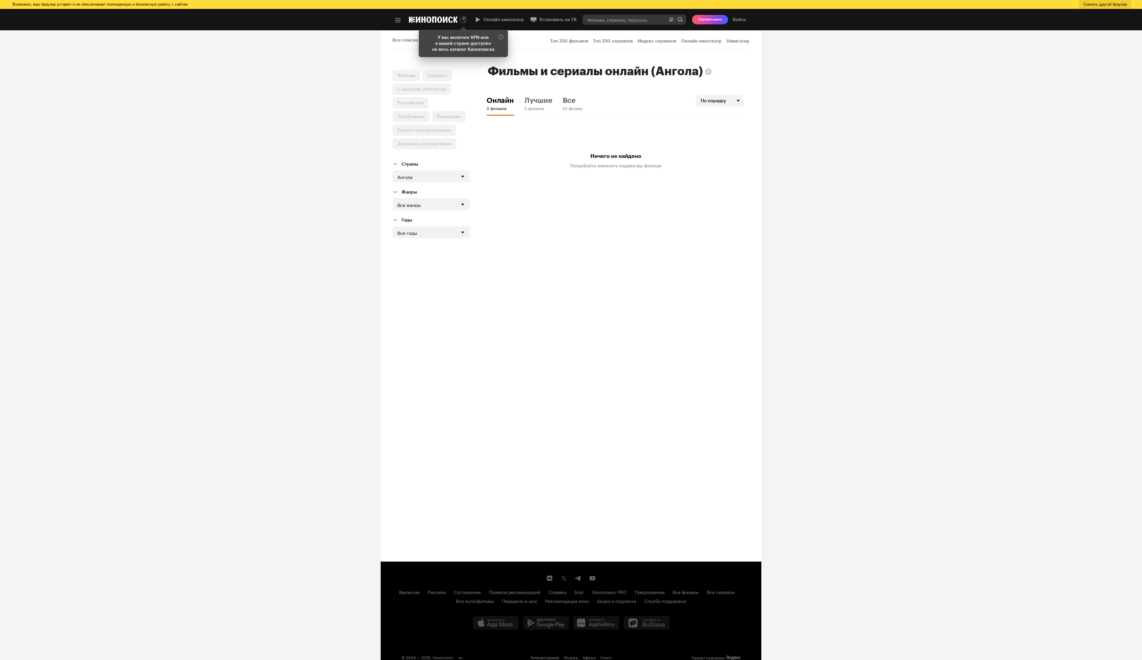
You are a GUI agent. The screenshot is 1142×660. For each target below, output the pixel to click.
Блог (579, 591)
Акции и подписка (616, 600)
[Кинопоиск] (433, 19)
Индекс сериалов (657, 41)
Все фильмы (686, 591)
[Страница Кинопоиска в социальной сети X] (563, 578)
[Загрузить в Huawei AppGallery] (596, 623)
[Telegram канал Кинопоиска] (578, 578)
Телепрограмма (544, 657)
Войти (739, 19)
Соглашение (467, 591)
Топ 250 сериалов (613, 41)
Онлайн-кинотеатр (503, 19)
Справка (557, 591)
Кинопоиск (443, 657)
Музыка (571, 657)
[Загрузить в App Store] (496, 623)
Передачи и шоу (519, 600)
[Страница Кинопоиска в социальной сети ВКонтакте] (549, 578)
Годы (406, 220)
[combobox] (624, 19)
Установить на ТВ (558, 19)
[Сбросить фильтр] (708, 71)
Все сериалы (721, 591)
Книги (606, 657)
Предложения (650, 591)
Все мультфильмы (475, 600)
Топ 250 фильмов (569, 41)
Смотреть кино (710, 19)
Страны (409, 164)
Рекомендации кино (567, 600)
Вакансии (409, 591)
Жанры (409, 192)
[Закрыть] (500, 36)
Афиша (589, 657)
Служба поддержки (665, 600)
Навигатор (738, 41)
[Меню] (397, 20)
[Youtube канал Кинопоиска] (592, 578)
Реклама (437, 591)
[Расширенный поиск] (671, 19)
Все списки (405, 40)
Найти (680, 19)
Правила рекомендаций (514, 591)
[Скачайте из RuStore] (646, 623)
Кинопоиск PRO (609, 591)
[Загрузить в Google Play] (546, 623)
